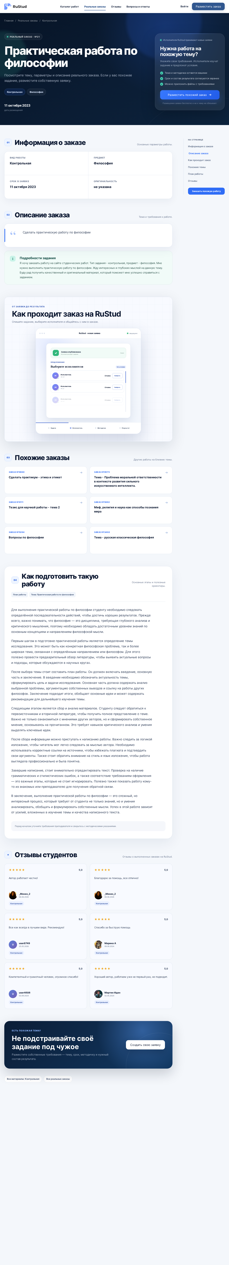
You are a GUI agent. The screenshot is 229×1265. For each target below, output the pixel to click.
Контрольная (49, 20)
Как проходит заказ (199, 160)
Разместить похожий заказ (187, 95)
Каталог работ (69, 6)
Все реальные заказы (58, 1079)
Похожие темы (197, 167)
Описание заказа (198, 153)
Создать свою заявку (145, 1045)
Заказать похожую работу (206, 191)
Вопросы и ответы (138, 6)
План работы (195, 173)
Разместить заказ (208, 6)
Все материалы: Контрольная (23, 1079)
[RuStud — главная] (15, 6)
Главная (8, 20)
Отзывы (116, 6)
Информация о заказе (200, 146)
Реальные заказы (95, 6)
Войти (184, 6)
